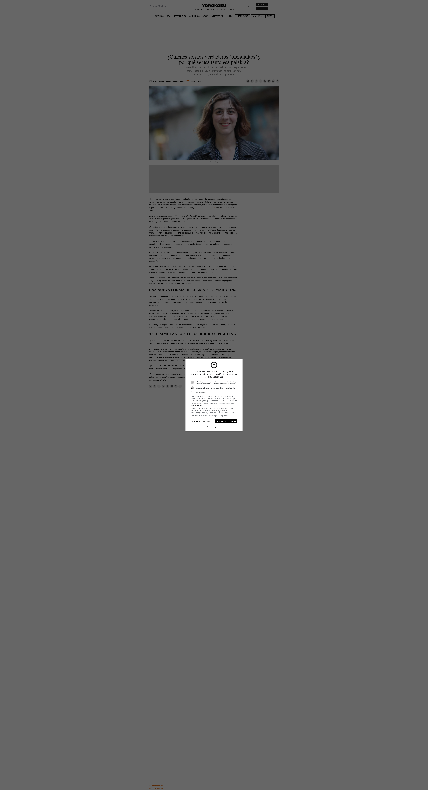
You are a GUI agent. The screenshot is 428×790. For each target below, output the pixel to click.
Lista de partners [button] (196, 405)
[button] (214, 392)
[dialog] (214, 395)
